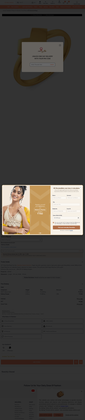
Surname (69, 195)
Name (53, 195)
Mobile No (54, 208)
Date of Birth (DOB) (57, 215)
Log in (71, 230)
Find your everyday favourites (66, 227)
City (54, 202)
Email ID (69, 208)
